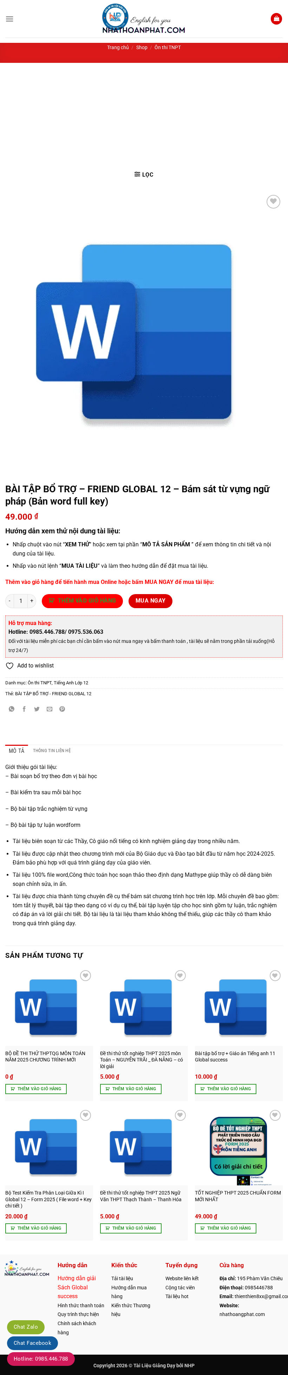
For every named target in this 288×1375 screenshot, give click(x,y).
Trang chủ (118, 47)
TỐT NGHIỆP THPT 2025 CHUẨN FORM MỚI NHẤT (238, 1196)
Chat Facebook (32, 1343)
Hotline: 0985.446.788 (41, 1359)
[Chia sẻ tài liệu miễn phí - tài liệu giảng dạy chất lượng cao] (144, 19)
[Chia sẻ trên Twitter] (37, 709)
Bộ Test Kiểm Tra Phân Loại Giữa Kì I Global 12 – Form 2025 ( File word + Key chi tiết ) (48, 1199)
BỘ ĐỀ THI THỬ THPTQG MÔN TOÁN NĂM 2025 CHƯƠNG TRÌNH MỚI (45, 1057)
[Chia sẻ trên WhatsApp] (12, 709)
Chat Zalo (26, 1327)
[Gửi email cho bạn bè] (49, 709)
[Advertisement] (144, 115)
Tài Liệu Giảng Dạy (154, 1366)
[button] (9, 19)
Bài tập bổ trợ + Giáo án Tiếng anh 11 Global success (235, 1057)
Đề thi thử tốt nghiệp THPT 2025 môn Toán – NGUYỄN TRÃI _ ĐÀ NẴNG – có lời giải (141, 1060)
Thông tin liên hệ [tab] (52, 750)
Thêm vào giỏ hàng (87, 601)
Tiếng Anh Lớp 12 (71, 682)
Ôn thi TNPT (168, 47)
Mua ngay (151, 601)
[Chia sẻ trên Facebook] (24, 709)
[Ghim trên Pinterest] (62, 709)
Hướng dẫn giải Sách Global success (77, 1287)
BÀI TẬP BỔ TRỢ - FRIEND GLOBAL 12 (53, 693)
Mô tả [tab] (17, 751)
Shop (142, 47)
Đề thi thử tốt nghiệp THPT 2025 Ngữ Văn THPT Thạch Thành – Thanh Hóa (141, 1196)
